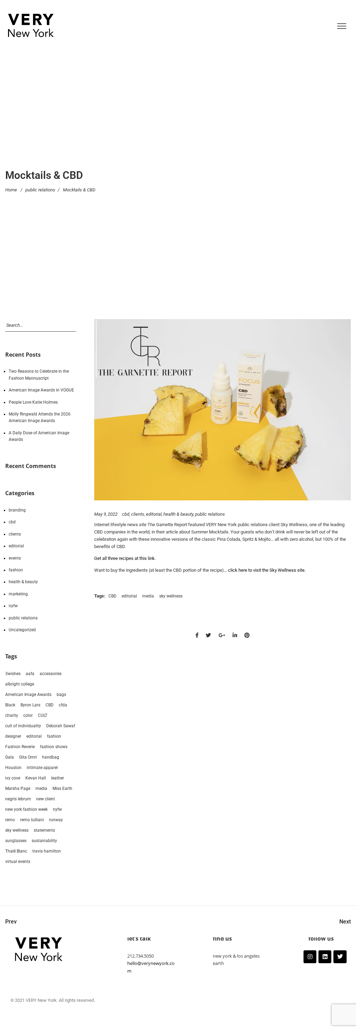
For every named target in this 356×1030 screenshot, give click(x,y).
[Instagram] (310, 956)
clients (137, 514)
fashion (16, 570)
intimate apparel (42, 767)
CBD (112, 596)
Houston (13, 767)
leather (57, 778)
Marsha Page (17, 788)
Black (10, 705)
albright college (19, 684)
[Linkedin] (324, 956)
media (148, 596)
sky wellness (171, 596)
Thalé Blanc (16, 851)
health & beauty (178, 514)
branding (17, 510)
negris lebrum (18, 799)
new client (45, 799)
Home (11, 189)
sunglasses (15, 840)
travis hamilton (46, 851)
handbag (50, 757)
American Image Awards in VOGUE (41, 390)
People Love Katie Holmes (33, 402)
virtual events (17, 861)
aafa (30, 673)
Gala (9, 757)
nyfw (13, 605)
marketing (18, 594)
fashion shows (53, 746)
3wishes (13, 673)
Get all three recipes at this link (124, 558)
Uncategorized (22, 629)
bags (61, 694)
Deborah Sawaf (60, 725)
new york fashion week (26, 809)
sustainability (44, 840)
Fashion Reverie (20, 746)
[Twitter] (339, 956)
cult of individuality (23, 725)
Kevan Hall (35, 778)
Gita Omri (28, 757)
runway (56, 819)
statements (44, 830)
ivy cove (12, 778)
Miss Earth (62, 788)
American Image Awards (28, 694)
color (28, 715)
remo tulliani (32, 819)
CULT (42, 715)
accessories (51, 673)
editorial (154, 514)
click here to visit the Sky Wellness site (266, 570)
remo (10, 819)
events (15, 558)
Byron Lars (30, 705)
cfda (63, 705)
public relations (40, 189)
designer (13, 736)
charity (11, 715)
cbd (125, 514)
